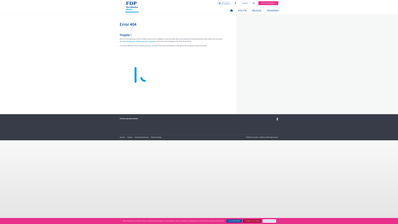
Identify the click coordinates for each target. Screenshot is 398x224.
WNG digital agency (272, 137)
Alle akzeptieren (234, 221)
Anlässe (256, 10)
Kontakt (245, 3)
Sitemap (122, 137)
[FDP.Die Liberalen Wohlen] (133, 4)
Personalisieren (269, 221)
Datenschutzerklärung (141, 137)
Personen (272, 10)
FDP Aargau (225, 3)
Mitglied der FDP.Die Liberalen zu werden (141, 41)
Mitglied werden (268, 3)
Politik (242, 10)
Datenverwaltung (156, 137)
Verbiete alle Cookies (253, 221)
